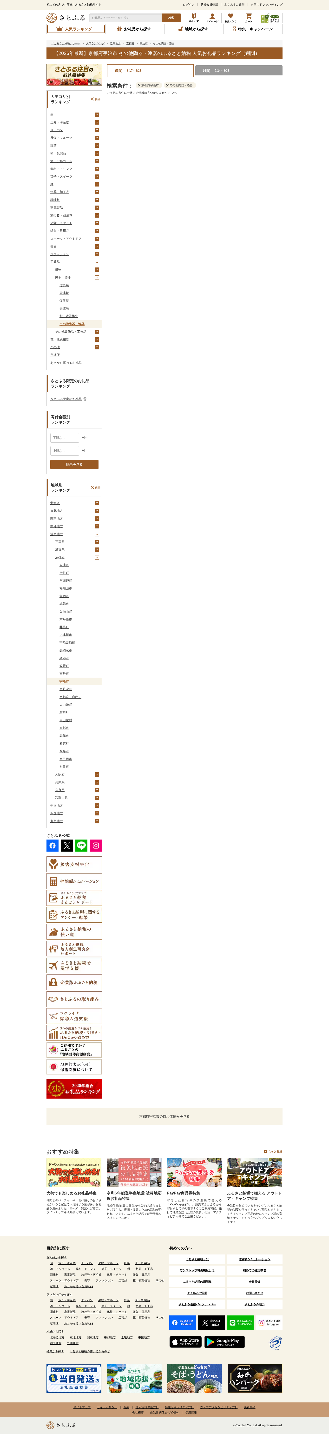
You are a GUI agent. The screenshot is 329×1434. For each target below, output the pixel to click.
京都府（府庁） (70, 697)
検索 (171, 18)
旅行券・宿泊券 (61, 215)
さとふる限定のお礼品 (66, 399)
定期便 (55, 355)
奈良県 (60, 790)
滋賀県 (60, 549)
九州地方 (56, 821)
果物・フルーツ (61, 138)
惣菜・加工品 (59, 192)
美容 (53, 246)
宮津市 (64, 565)
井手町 (64, 627)
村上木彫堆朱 (68, 316)
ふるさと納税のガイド (194, 18)
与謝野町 (65, 580)
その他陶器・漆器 (72, 324)
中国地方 (56, 805)
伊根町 (64, 573)
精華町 (64, 712)
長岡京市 (65, 650)
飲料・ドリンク (61, 169)
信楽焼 (64, 285)
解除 (97, 99)
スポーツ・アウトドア (66, 238)
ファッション (59, 254)
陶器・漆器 (63, 277)
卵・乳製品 (58, 153)
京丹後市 (65, 619)
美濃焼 (64, 308)
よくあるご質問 (234, 4)
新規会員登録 (209, 4)
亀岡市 (64, 596)
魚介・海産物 (59, 122)
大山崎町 (65, 705)
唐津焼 (64, 293)
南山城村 (65, 720)
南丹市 (64, 673)
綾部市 (64, 658)
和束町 (64, 743)
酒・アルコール (61, 161)
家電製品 (56, 207)
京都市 (64, 728)
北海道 (55, 503)
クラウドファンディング (267, 4)
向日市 (64, 766)
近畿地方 (56, 534)
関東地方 (56, 518)
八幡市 (64, 751)
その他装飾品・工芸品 (70, 331)
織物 (58, 269)
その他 (55, 347)
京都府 (60, 557)
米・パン (56, 130)
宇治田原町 (67, 642)
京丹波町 (65, 689)
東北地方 (56, 511)
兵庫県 (60, 782)
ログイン (188, 4)
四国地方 (56, 813)
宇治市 (64, 681)
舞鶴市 (64, 736)
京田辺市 (65, 759)
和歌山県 (61, 798)
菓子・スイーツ (61, 176)
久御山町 (65, 612)
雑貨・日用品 (59, 231)
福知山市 (65, 588)
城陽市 (64, 604)
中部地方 (56, 526)
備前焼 (64, 300)
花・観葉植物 (59, 339)
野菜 (53, 145)
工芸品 (55, 262)
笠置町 (64, 666)
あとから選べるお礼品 (66, 363)
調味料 (55, 200)
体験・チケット (61, 223)
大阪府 (60, 774)
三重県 (60, 542)
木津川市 (65, 635)
